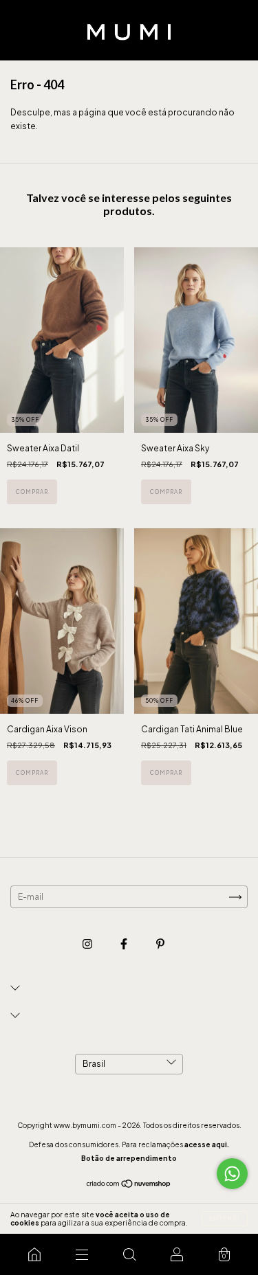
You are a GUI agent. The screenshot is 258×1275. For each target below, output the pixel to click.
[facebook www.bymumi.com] (124, 943)
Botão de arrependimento (129, 1158)
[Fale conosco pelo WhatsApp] (232, 1173)
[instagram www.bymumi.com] (88, 943)
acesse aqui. (206, 1144)
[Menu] (81, 1254)
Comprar (32, 491)
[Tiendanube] (129, 1185)
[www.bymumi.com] (34, 1254)
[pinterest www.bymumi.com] (160, 943)
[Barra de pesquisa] (129, 1254)
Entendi (224, 1218)
